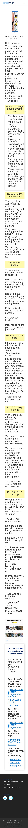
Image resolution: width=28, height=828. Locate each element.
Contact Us (17, 822)
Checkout (19, 826)
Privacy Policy (9, 826)
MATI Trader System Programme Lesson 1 (15, 693)
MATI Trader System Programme (15, 725)
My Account (12, 820)
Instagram (15, 765)
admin (8, 38)
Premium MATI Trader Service (14, 742)
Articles (14, 705)
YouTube (15, 762)
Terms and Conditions (13, 824)
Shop (4, 820)
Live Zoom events (14, 700)
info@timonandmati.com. (14, 586)
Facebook (15, 759)
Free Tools (8, 822)
